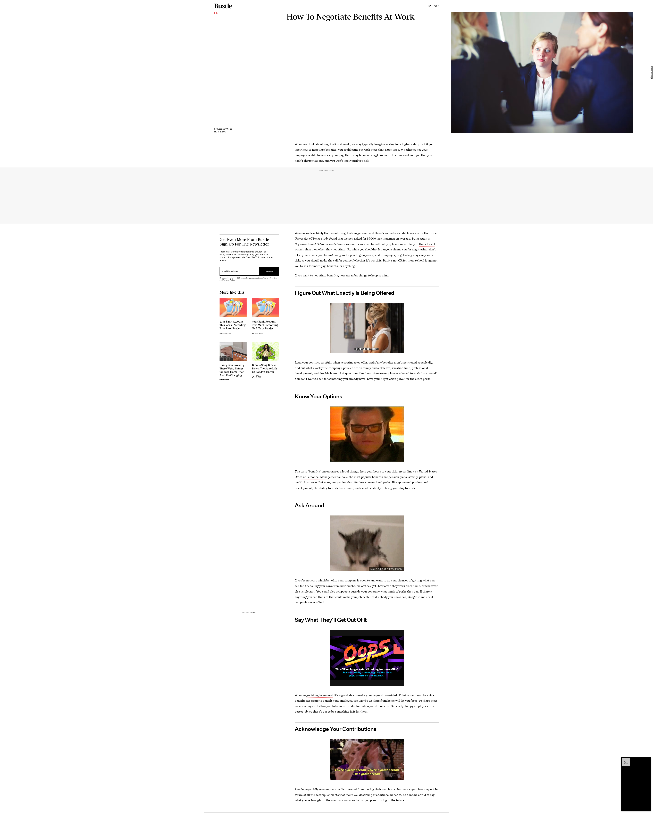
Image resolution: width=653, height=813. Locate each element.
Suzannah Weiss (224, 128)
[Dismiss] (647, 760)
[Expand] (624, 760)
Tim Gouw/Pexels (651, 72)
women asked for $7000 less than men (369, 238)
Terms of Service (270, 278)
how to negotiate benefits (319, 149)
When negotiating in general (314, 695)
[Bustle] (223, 6)
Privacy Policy (229, 280)
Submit (269, 271)
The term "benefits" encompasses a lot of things (326, 471)
